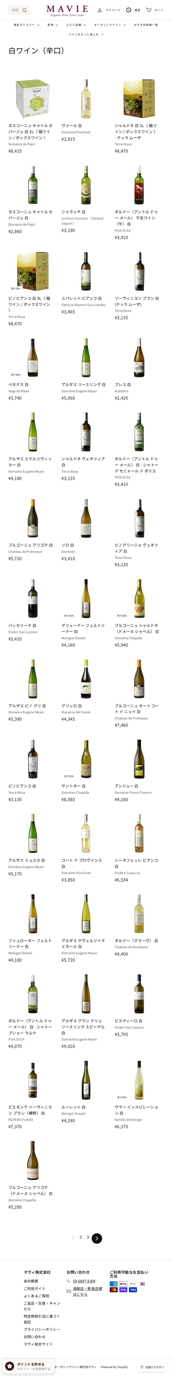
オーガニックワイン (108, 24)
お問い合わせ (35, 1336)
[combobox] (18, 10)
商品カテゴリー (25, 24)
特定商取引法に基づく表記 (42, 1318)
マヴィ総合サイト (38, 1343)
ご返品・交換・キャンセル (42, 1305)
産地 (51, 24)
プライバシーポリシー (42, 1329)
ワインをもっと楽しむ (84, 34)
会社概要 (31, 1280)
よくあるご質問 (36, 1295)
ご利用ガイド (35, 1288)
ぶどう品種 (74, 24)
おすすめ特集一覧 (146, 24)
